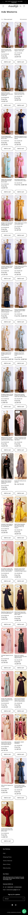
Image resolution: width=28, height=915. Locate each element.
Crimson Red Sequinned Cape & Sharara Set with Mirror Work (7, 829)
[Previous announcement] (3, 2)
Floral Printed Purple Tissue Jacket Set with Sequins (6, 50)
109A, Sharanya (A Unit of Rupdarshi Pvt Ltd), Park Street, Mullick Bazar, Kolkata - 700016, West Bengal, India (13, 878)
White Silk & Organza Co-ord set (7, 786)
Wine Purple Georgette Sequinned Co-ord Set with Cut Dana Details (20, 700)
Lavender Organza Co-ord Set (7, 656)
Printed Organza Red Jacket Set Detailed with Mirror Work (6, 137)
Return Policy (6, 864)
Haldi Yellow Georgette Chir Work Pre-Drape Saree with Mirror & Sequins (20, 526)
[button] (3, 6)
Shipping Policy (7, 857)
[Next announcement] (25, 2)
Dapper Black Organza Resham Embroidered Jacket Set (6, 482)
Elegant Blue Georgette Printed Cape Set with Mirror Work (6, 180)
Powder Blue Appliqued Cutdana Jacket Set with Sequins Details (7, 700)
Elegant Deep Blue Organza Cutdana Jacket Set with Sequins (7, 310)
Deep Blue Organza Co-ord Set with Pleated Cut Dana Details (21, 137)
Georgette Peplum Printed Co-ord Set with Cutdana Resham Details (7, 395)
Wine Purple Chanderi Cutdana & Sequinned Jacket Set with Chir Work (21, 395)
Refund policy (7, 868)
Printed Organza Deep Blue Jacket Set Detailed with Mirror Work (20, 786)
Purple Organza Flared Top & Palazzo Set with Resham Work (21, 267)
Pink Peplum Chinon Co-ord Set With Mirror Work (20, 180)
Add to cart (7, 62)
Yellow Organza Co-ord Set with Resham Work (21, 223)
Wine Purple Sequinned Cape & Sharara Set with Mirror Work (20, 613)
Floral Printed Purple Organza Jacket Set (19, 50)
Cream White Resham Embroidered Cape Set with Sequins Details (6, 743)
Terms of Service (7, 860)
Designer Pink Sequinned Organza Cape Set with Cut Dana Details (7, 224)
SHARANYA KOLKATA (16, 912)
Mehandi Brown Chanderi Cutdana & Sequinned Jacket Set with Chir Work (7, 438)
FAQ (4, 853)
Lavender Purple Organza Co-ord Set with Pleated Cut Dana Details (7, 525)
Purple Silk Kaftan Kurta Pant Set (20, 481)
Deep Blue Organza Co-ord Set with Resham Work (7, 613)
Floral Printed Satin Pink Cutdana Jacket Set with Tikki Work (20, 438)
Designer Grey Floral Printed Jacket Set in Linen (19, 354)
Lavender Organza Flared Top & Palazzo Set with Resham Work (7, 267)
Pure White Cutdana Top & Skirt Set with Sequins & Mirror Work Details (7, 570)
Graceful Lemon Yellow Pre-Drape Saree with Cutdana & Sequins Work (20, 570)
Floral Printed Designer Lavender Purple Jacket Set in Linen (20, 310)
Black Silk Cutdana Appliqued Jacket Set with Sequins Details (21, 656)
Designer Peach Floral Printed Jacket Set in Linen (6, 354)
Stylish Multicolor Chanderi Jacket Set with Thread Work (7, 94)
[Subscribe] (23, 899)
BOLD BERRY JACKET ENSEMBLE (19, 742)
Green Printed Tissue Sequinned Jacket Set (19, 93)
